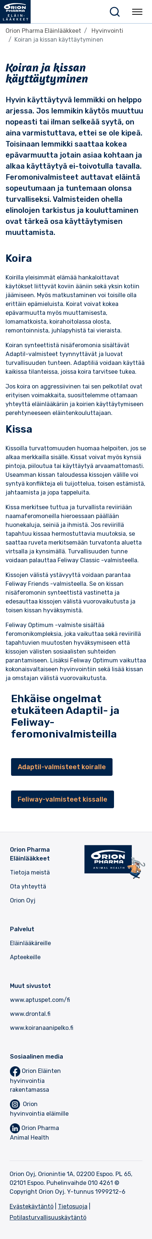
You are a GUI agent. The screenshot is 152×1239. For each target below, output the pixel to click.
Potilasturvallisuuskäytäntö (48, 1217)
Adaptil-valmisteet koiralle (62, 767)
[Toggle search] (115, 12)
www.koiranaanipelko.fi (41, 1027)
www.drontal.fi (30, 1013)
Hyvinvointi (107, 30)
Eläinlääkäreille (30, 943)
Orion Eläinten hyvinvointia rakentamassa (35, 1080)
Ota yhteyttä (28, 886)
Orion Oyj (22, 900)
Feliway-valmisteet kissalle (62, 799)
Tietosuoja (72, 1206)
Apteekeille (25, 957)
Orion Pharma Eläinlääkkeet (43, 30)
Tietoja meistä (30, 872)
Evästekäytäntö (31, 1206)
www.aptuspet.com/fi (40, 999)
